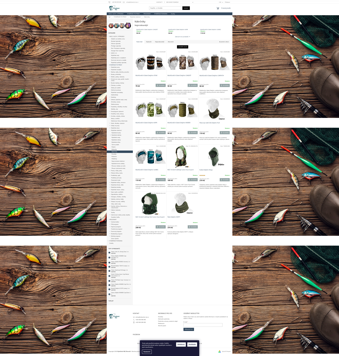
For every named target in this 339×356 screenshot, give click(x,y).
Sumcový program (116, 231)
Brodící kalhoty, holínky (117, 83)
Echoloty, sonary (115, 102)
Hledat (186, 8)
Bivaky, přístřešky (116, 74)
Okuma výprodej (115, 43)
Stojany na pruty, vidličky (118, 201)
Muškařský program (116, 233)
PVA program (114, 224)
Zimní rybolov (115, 238)
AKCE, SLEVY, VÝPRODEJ (116, 36)
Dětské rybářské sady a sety (119, 99)
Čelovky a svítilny (116, 85)
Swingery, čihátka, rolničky (118, 196)
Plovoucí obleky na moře (118, 166)
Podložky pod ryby (116, 177)
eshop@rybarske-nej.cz (142, 317)
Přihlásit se (189, 329)
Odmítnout (181, 344)
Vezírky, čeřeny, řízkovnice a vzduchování (119, 206)
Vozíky (113, 212)
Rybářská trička (116, 142)
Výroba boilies (115, 222)
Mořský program (115, 236)
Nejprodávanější (159, 41)
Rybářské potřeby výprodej (118, 62)
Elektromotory (115, 104)
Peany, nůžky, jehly (116, 170)
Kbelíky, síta (114, 109)
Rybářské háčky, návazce (118, 182)
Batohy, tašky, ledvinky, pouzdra (120, 72)
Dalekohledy (114, 95)
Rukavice (114, 156)
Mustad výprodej (115, 41)
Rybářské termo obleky (118, 163)
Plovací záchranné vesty (118, 168)
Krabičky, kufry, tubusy (117, 113)
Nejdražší (148, 41)
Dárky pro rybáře (116, 87)
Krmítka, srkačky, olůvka (118, 116)
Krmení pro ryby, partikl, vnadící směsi (120, 79)
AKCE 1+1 (114, 53)
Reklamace (161, 323)
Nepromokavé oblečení (118, 161)
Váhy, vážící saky (116, 204)
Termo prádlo (115, 144)
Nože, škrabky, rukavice (117, 123)
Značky (111, 243)
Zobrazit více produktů (181, 37)
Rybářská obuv (115, 128)
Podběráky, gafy (115, 175)
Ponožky (114, 154)
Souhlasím (192, 344)
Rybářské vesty (116, 137)
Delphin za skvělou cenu (118, 39)
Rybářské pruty (115, 67)
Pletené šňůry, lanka (116, 173)
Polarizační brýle (115, 180)
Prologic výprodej (116, 46)
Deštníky (113, 97)
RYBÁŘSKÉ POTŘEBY (115, 65)
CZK (220, 2)
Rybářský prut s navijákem (118, 57)
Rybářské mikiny (116, 140)
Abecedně (171, 41)
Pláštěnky (114, 158)
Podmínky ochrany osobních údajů (168, 321)
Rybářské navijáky (116, 69)
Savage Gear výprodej (117, 50)
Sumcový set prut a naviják (118, 60)
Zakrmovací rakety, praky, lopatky (120, 215)
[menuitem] (116, 13)
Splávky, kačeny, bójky (117, 199)
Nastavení (146, 351)
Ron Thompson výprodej (118, 48)
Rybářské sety (115, 55)
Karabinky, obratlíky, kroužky (119, 106)
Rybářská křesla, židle (117, 185)
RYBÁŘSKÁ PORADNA (115, 241)
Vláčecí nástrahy (115, 210)
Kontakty (159, 2)
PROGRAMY (113, 219)
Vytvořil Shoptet (226, 351)
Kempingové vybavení (117, 111)
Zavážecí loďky (115, 217)
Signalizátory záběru (117, 194)
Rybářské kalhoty (116, 135)
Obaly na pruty (115, 125)
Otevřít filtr (182, 47)
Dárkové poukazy (116, 90)
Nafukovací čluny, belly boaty (119, 121)
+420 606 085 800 (141, 319)
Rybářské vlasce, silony (117, 189)
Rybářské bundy (116, 132)
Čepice (113, 147)
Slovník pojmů (162, 325)
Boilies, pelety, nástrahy (117, 76)
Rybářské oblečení (116, 130)
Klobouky (114, 149)
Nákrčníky (114, 151)
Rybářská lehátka (116, 187)
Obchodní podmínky (172, 2)
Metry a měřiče (115, 118)
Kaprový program (116, 226)
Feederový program (116, 229)
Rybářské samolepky (117, 92)
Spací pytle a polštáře (117, 192)
